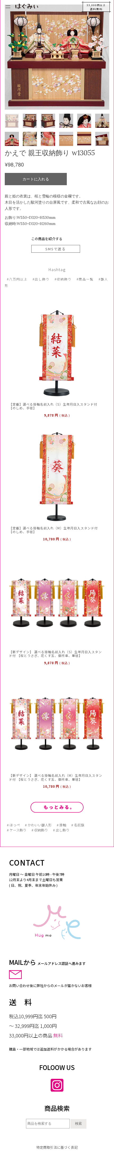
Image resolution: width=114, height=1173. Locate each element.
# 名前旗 (77, 824)
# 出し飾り (61, 830)
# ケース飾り (17, 830)
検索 (78, 1124)
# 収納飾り (40, 830)
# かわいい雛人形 (38, 824)
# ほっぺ (13, 824)
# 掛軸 (61, 824)
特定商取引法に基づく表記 (57, 1147)
